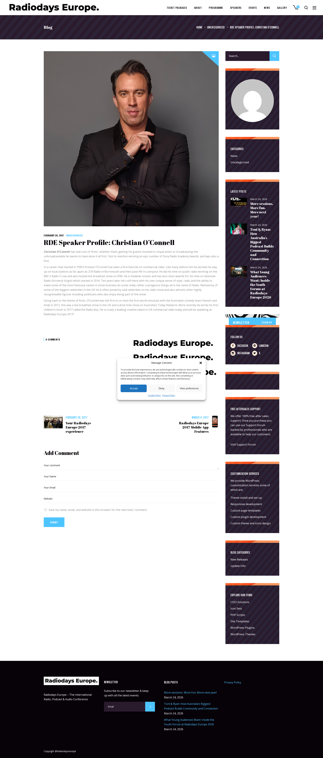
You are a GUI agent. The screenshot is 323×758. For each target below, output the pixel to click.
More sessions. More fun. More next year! (261, 210)
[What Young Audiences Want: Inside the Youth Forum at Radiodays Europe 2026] (238, 271)
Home (199, 27)
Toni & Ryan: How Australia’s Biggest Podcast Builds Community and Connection (262, 244)
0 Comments (53, 339)
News (234, 156)
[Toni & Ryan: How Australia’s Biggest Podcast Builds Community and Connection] (238, 229)
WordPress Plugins (242, 628)
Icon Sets (236, 608)
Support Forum (255, 425)
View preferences (189, 388)
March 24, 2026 (258, 199)
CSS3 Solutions (239, 602)
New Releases (239, 559)
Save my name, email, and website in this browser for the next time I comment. (98, 510)
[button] (200, 363)
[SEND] (150, 707)
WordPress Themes (242, 634)
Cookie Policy (154, 395)
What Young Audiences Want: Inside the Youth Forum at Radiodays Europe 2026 (260, 285)
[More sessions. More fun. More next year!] (238, 202)
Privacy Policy (168, 395)
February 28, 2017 (54, 235)
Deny (162, 388)
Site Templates (239, 621)
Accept (134, 388)
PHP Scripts (237, 615)
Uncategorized (216, 27)
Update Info (238, 566)
